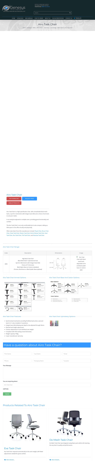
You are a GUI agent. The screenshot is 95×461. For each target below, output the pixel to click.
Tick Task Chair (26, 235)
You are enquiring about (10, 381)
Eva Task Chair (12, 448)
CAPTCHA (5, 389)
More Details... (10, 460)
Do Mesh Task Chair (61, 439)
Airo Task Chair (17, 235)
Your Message (7, 365)
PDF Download (14, 198)
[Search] (70, 12)
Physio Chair (38, 231)
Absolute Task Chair (38, 235)
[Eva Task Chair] (25, 426)
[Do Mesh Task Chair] (70, 422)
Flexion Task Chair (25, 233)
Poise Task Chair (14, 233)
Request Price (29, 198)
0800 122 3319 (46, 6)
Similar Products (14, 203)
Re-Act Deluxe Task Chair (37, 233)
